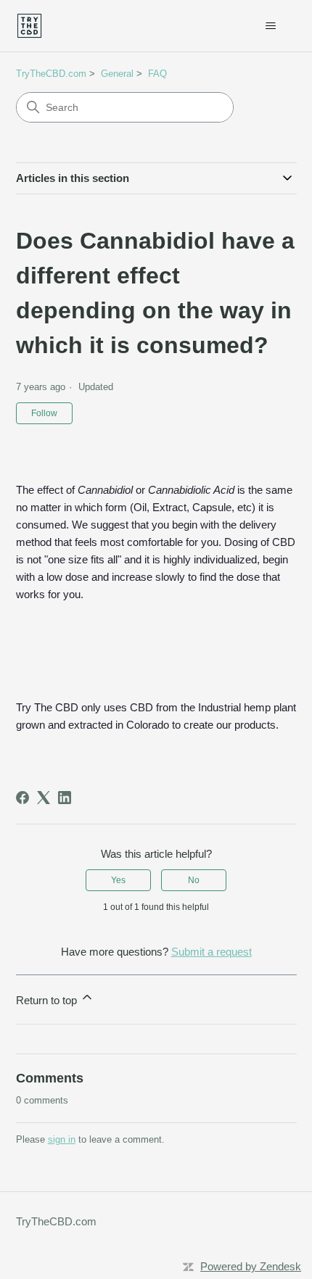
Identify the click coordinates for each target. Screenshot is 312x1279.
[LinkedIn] (64, 797)
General (117, 73)
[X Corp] (43, 797)
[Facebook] (22, 797)
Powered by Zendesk (250, 1266)
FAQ (157, 73)
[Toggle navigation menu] (271, 26)
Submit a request (211, 951)
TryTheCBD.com (51, 73)
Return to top (48, 1000)
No (194, 880)
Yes (118, 880)
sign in (61, 1139)
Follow (44, 413)
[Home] (29, 25)
